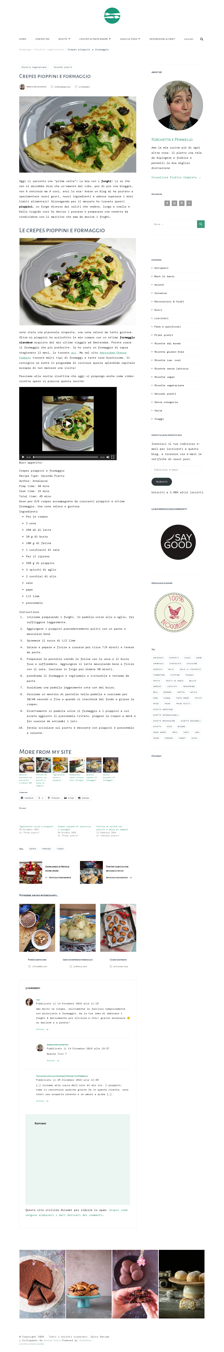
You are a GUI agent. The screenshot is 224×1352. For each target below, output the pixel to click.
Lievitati (189, 39)
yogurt (182, 738)
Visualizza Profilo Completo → (176, 177)
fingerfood (159, 675)
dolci (171, 669)
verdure (169, 738)
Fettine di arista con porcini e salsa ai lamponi (41, 780)
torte (186, 732)
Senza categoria (166, 402)
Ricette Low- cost (168, 360)
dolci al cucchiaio (190, 669)
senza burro (159, 732)
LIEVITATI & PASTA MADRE (93, 39)
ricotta (157, 726)
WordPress (85, 1340)
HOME (22, 39)
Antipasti (162, 268)
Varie (158, 410)
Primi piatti (164, 335)
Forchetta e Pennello (172, 139)
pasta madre (182, 698)
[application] (68, 423)
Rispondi (40, 1029)
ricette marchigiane (164, 721)
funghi (60, 849)
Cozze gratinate (118, 959)
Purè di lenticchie (37, 959)
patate (198, 698)
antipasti (158, 658)
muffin (181, 692)
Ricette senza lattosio (172, 368)
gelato (192, 681)
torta (175, 732)
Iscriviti (162, 481)
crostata (157, 669)
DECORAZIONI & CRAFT (162, 39)
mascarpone (189, 686)
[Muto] (107, 459)
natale (193, 692)
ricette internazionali (166, 715)
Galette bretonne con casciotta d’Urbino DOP (25, 779)
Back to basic (165, 276)
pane (155, 698)
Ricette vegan (165, 377)
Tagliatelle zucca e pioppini (58, 777)
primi (168, 703)
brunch (159, 284)
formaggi (46, 849)
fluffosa (175, 675)
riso (169, 726)
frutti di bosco (174, 681)
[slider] (65, 457)
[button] (68, 423)
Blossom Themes (52, 1340)
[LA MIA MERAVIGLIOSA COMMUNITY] (178, 518)
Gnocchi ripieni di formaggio (91, 777)
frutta (156, 681)
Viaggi (159, 419)
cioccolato (175, 663)
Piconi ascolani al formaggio (109, 777)
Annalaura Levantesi (57, 1044)
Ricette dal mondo (168, 343)
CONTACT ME (42, 39)
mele (155, 692)
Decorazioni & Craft (169, 301)
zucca (194, 738)
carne (199, 658)
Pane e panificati (168, 326)
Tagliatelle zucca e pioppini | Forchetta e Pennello (62, 1076)
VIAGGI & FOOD (128, 39)
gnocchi (157, 686)
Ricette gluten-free (169, 351)
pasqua (167, 698)
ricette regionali (191, 721)
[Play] (23, 459)
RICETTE (63, 39)
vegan (156, 738)
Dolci (158, 310)
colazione (192, 663)
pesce (156, 703)
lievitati (172, 686)
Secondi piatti (63, 67)
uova (197, 732)
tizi (38, 1000)
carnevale (158, 663)
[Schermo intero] (112, 459)
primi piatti (183, 703)
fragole (190, 675)
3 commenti (84, 87)
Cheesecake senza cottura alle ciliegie (76, 777)
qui (73, 353)
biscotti (174, 658)
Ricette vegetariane (34, 67)
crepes (32, 849)
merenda (168, 692)
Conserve (161, 293)
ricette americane (163, 709)
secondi (182, 726)
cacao (187, 658)
